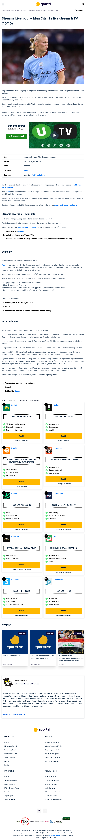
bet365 (14, 405)
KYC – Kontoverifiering (11, 788)
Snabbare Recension (21, 615)
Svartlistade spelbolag (52, 761)
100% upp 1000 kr (63, 591)
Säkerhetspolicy (9, 784)
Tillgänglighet (8, 796)
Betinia (14, 493)
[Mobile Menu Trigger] (3, 4)
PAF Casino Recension (63, 572)
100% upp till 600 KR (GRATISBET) (64, 459)
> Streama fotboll (16, 136)
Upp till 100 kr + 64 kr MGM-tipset (21, 548)
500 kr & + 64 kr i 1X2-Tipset (64, 505)
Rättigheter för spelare (52, 754)
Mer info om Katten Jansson (12, 714)
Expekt (14, 448)
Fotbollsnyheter (14, 10)
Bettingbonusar (50, 788)
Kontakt (7, 761)
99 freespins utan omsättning (63, 548)
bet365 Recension (21, 441)
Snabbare (15, 579)
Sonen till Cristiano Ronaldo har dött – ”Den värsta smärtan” (42, 657)
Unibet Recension (64, 441)
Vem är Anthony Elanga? (12, 656)
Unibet (7, 191)
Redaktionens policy (10, 754)
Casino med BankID (51, 796)
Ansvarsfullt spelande (52, 742)
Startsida (5, 10)
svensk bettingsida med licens (65, 205)
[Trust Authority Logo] (32, 821)
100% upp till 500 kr (21, 591)
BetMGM (15, 536)
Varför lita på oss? (10, 750)
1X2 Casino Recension (63, 529)
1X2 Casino (58, 493)
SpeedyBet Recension (63, 615)
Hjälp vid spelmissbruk (52, 750)
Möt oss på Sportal (10, 746)
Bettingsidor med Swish (52, 792)
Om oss (6, 742)
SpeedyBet (58, 579)
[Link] (15, 642)
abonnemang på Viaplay (27, 227)
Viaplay (4, 265)
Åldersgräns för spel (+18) (53, 746)
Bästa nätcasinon (50, 777)
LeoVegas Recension (64, 484)
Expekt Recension (21, 486)
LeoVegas (57, 448)
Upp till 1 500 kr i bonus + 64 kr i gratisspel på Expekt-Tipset (21, 460)
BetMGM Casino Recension (21, 569)
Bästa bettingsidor (51, 784)
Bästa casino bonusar (52, 781)
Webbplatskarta (9, 799)
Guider (6, 777)
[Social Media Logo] (39, 811)
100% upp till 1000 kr (64, 416)
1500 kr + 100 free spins (21, 416)
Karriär (6, 765)
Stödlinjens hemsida (54, 835)
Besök (21, 436)
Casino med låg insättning (53, 799)
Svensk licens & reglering (53, 758)
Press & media (9, 792)
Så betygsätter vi (9, 758)
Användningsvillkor (10, 781)
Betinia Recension (21, 529)
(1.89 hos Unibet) (38, 175)
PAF (55, 536)
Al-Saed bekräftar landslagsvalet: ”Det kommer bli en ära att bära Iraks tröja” (71, 658)
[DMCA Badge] (18, 821)
